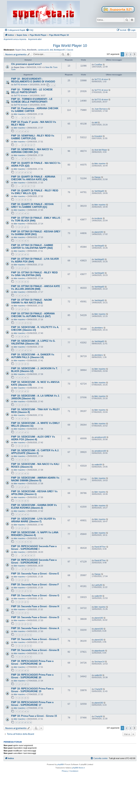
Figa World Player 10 (70, 46)
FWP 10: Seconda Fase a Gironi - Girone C (35, 639)
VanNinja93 (99, 191)
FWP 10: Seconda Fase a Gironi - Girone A (35, 628)
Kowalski (98, 136)
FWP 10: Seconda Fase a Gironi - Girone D (35, 617)
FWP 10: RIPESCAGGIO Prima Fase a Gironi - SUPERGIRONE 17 (32, 703)
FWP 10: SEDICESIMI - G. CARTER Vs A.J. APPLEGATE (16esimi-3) (35, 452)
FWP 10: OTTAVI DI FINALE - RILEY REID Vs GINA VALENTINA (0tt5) (34, 274)
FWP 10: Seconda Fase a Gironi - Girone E (35, 573)
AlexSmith (32, 50)
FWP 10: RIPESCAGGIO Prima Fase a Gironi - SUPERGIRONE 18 (32, 662)
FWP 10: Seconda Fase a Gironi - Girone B (35, 650)
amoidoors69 (100, 437)
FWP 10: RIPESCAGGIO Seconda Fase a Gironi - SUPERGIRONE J (34, 561)
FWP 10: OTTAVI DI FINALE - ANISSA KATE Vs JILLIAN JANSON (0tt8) (35, 287)
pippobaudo (99, 651)
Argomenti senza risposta (15, 39)
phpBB (60, 764)
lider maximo (19, 114)
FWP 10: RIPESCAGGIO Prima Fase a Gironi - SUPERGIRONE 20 (32, 676)
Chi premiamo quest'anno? (26, 64)
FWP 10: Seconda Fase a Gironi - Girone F (35, 584)
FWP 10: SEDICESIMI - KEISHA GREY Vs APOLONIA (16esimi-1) (34, 493)
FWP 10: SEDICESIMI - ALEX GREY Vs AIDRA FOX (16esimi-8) (33, 438)
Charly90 (98, 689)
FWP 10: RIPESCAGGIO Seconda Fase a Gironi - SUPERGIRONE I (34, 547)
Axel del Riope (100, 150)
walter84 (98, 464)
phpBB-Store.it (78, 768)
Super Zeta (20, 50)
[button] (134, 54)
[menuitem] (29, 30)
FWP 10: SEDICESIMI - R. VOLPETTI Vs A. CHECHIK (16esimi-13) (35, 328)
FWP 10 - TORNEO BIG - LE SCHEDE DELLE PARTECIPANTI (32, 91)
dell (51, 50)
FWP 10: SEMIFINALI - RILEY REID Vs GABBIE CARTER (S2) (32, 137)
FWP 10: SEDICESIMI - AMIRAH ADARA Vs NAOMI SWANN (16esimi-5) (35, 479)
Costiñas (98, 64)
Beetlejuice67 (59, 50)
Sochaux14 (99, 661)
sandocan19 (43, 50)
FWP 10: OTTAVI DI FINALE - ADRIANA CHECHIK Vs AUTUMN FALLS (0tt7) (33, 315)
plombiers (98, 328)
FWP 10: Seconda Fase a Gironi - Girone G (35, 595)
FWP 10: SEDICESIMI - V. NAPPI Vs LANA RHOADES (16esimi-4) (34, 534)
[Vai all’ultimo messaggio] (104, 64)
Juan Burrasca (101, 109)
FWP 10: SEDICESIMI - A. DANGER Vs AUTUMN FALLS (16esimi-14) (32, 356)
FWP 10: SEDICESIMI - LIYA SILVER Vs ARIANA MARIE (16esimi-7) (33, 520)
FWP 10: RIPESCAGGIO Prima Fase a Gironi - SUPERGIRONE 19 (32, 690)
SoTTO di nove (20, 84)
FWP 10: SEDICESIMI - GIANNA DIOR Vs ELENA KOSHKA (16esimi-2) (34, 506)
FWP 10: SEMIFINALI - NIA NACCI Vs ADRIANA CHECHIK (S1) (32, 150)
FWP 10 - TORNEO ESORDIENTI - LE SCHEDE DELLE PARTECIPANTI (31, 100)
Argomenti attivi (35, 39)
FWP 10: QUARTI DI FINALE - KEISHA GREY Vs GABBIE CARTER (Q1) (32, 205)
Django (97, 177)
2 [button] (126, 54)
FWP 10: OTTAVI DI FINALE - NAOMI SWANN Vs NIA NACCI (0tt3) (31, 301)
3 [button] (130, 54)
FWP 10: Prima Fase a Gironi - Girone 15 (34, 716)
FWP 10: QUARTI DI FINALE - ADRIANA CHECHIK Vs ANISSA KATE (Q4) (33, 178)
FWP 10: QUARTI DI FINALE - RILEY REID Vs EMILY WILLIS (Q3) (34, 192)
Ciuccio (70, 50)
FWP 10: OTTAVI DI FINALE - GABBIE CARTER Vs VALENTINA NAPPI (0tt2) (32, 246)
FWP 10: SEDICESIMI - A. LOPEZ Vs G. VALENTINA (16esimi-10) (33, 342)
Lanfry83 (98, 585)
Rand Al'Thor (100, 547)
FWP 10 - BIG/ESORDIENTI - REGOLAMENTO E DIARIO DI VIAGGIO (33, 80)
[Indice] (43, 14)
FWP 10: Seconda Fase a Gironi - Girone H (35, 606)
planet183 (98, 232)
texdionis (98, 218)
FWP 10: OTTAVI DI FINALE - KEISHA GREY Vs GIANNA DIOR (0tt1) (36, 233)
